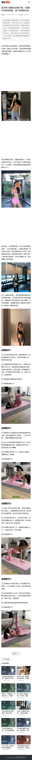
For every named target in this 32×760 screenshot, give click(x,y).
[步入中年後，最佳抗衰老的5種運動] (8, 739)
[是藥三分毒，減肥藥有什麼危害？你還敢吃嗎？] (24, 670)
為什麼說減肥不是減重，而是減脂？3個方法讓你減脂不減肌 (23, 729)
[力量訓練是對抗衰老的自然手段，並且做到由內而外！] (24, 739)
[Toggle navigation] (29, 2)
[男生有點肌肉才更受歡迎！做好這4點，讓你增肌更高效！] (8, 705)
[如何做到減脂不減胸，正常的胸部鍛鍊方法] (8, 722)
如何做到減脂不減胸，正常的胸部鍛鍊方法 (8, 729)
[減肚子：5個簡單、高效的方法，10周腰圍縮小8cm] (8, 687)
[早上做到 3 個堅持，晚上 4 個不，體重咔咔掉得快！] (24, 687)
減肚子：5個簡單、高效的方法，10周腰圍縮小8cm (8, 695)
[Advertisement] (16, 73)
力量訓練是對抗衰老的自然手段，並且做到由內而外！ (23, 747)
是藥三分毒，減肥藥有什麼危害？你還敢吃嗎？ (23, 677)
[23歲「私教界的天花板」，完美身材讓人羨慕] (24, 705)
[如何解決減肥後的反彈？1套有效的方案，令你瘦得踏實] (8, 670)
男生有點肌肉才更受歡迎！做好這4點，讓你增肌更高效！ (8, 712)
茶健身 (3, 14)
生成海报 (6, 659)
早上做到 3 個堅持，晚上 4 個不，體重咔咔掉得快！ (23, 695)
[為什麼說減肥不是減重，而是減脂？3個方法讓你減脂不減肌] (24, 722)
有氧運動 (21, 14)
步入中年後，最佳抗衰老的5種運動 (8, 747)
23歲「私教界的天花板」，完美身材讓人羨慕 (23, 712)
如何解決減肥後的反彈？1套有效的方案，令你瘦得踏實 (8, 677)
